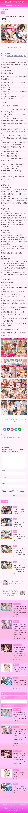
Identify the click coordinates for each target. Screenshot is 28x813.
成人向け (11, 437)
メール (4, 477)
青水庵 (9, 54)
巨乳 (7, 437)
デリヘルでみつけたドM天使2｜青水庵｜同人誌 (19, 512)
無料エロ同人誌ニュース (14, 6)
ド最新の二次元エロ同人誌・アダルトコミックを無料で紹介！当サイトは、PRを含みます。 (14, 805)
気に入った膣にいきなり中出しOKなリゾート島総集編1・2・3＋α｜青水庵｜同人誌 (19, 553)
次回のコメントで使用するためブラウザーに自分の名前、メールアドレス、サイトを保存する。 (13, 491)
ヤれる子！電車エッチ (14, 47)
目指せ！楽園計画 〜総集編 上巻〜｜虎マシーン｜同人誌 (20, 669)
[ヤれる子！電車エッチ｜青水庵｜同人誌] (15, 429)
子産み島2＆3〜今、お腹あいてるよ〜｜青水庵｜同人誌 (19, 524)
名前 (3, 470)
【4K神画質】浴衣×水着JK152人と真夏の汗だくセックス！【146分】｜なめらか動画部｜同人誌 (19, 610)
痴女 (19, 437)
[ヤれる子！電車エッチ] (14, 356)
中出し (4, 437)
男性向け (15, 437)
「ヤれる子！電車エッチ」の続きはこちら (14, 420)
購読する (6, 694)
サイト (3, 483)
